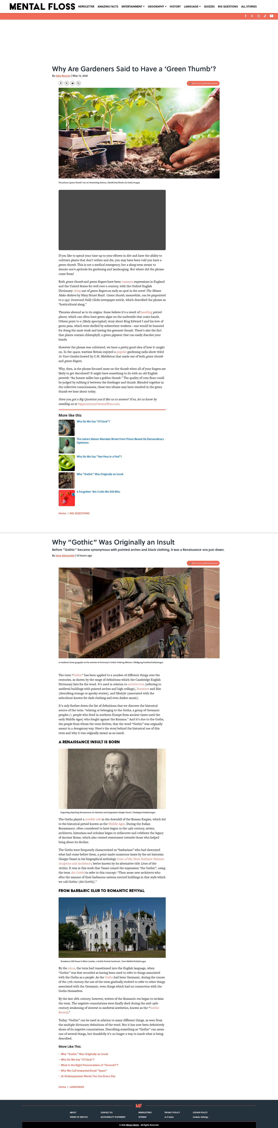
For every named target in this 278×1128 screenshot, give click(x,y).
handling (146, 312)
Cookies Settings (200, 1116)
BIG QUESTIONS (228, 6)
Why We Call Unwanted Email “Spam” (84, 1070)
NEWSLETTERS (145, 1112)
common (127, 281)
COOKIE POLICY (200, 1112)
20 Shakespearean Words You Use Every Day (88, 1076)
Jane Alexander (65, 555)
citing (77, 291)
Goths (109, 977)
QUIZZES (209, 6)
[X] (252, 16)
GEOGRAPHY (156, 6)
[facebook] (245, 16)
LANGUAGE (191, 6)
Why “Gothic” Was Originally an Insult (84, 1054)
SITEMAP (142, 1116)
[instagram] (258, 16)
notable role (93, 819)
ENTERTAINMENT (132, 6)
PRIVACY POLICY (172, 1112)
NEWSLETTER (86, 6)
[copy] (78, 83)
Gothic (77, 675)
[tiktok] (265, 16)
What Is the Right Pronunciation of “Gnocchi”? (89, 1065)
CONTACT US (106, 1112)
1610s (71, 968)
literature (143, 689)
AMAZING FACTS (108, 6)
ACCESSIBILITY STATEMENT (113, 1116)
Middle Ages (116, 824)
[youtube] (271, 16)
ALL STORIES (249, 6)
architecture (136, 684)
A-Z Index (169, 1116)
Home (62, 513)
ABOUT (73, 1112)
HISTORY (175, 6)
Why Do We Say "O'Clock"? (77, 1059)
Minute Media (132, 1124)
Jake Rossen (63, 76)
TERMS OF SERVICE (79, 1116)
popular (122, 352)
